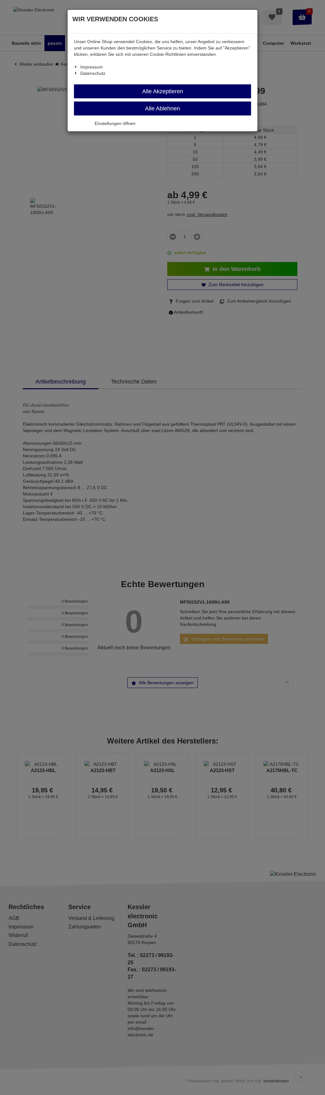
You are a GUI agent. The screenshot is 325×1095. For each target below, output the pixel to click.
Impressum (91, 66)
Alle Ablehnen (162, 108)
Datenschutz (92, 73)
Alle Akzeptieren (162, 91)
